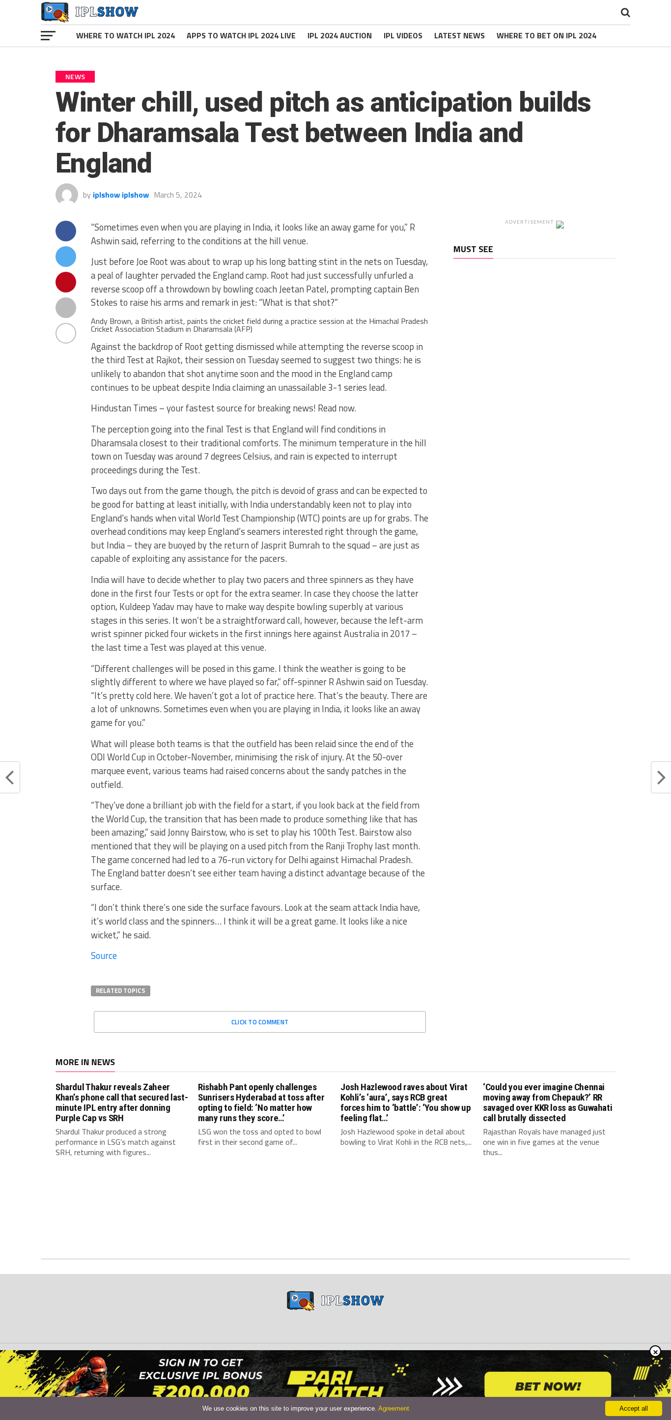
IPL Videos (403, 35)
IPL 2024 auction (340, 35)
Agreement (393, 1408)
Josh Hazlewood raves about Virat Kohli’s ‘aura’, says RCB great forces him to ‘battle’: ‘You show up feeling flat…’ (405, 1102)
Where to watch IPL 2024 (125, 35)
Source (104, 955)
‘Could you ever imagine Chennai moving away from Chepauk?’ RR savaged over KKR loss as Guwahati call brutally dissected (547, 1102)
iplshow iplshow (121, 195)
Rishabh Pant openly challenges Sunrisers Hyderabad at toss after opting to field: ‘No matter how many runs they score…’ (261, 1102)
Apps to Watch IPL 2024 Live (241, 35)
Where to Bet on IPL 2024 (546, 35)
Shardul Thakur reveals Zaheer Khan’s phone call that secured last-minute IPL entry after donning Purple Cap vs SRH (122, 1102)
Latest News (459, 35)
